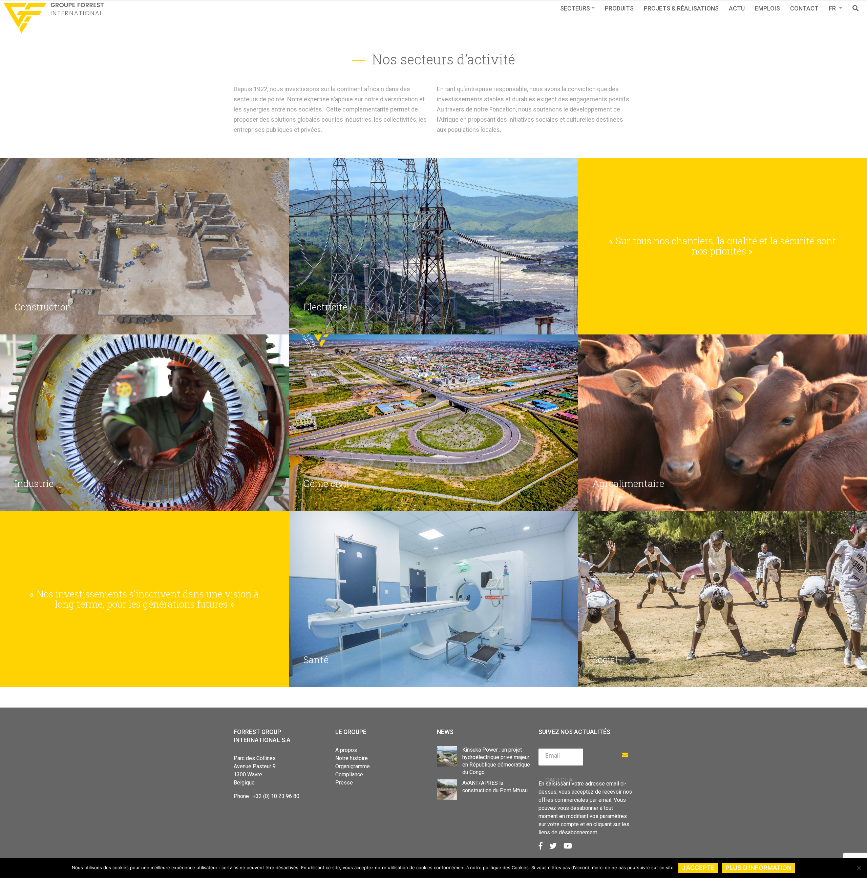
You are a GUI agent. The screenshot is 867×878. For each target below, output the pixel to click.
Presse (344, 782)
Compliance (349, 774)
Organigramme (352, 766)
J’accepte (698, 867)
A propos (346, 750)
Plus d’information (758, 867)
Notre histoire (351, 758)
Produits (619, 8)
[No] (858, 867)
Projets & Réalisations (681, 8)
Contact (804, 8)
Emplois (767, 8)
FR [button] (833, 8)
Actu (737, 8)
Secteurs (575, 8)
